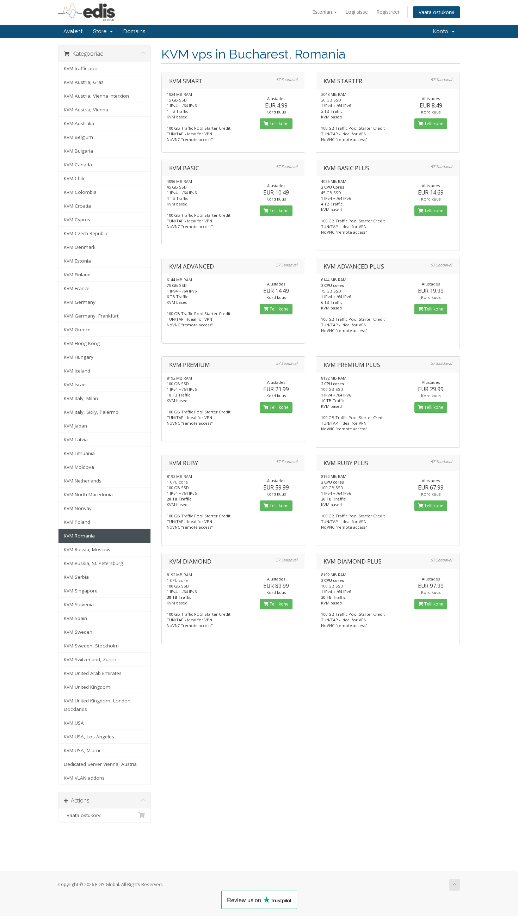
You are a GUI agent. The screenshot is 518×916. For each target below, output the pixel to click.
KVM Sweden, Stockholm (91, 646)
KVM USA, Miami (82, 750)
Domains (134, 31)
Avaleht (72, 31)
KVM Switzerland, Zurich (90, 659)
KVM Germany (79, 302)
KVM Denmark (79, 247)
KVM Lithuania (79, 453)
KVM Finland (77, 274)
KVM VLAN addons (84, 778)
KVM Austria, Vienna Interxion (96, 96)
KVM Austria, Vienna (86, 109)
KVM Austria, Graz (84, 82)
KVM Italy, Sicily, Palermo (91, 412)
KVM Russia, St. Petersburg (93, 563)
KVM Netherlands (82, 481)
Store (101, 31)
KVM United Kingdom (87, 687)
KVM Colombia (80, 192)
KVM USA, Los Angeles (89, 736)
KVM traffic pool (81, 68)
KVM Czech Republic (86, 233)
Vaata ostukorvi (436, 12)
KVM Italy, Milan (81, 398)
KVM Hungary (78, 357)
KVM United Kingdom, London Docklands (97, 704)
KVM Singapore (81, 591)
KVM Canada (78, 164)
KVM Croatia (77, 206)
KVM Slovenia (79, 604)
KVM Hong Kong (82, 343)
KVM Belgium (78, 137)
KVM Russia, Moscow (87, 549)
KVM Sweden (78, 632)
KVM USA (74, 723)
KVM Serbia (76, 577)
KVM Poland (77, 522)
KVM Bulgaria (78, 151)
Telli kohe (279, 124)
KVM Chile (75, 178)
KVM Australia (79, 123)
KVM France (77, 288)
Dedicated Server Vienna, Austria (100, 764)
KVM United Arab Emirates (93, 673)
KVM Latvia (76, 439)
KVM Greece (77, 329)
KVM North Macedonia (88, 494)
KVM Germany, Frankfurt (91, 316)
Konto (442, 31)
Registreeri (388, 11)
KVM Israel (75, 384)
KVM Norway (78, 508)
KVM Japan (75, 426)
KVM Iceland (77, 371)
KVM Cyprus (77, 219)
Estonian (322, 11)
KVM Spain (75, 618)
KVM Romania (79, 536)
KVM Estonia (77, 261)
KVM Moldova (79, 467)
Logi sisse (356, 11)
